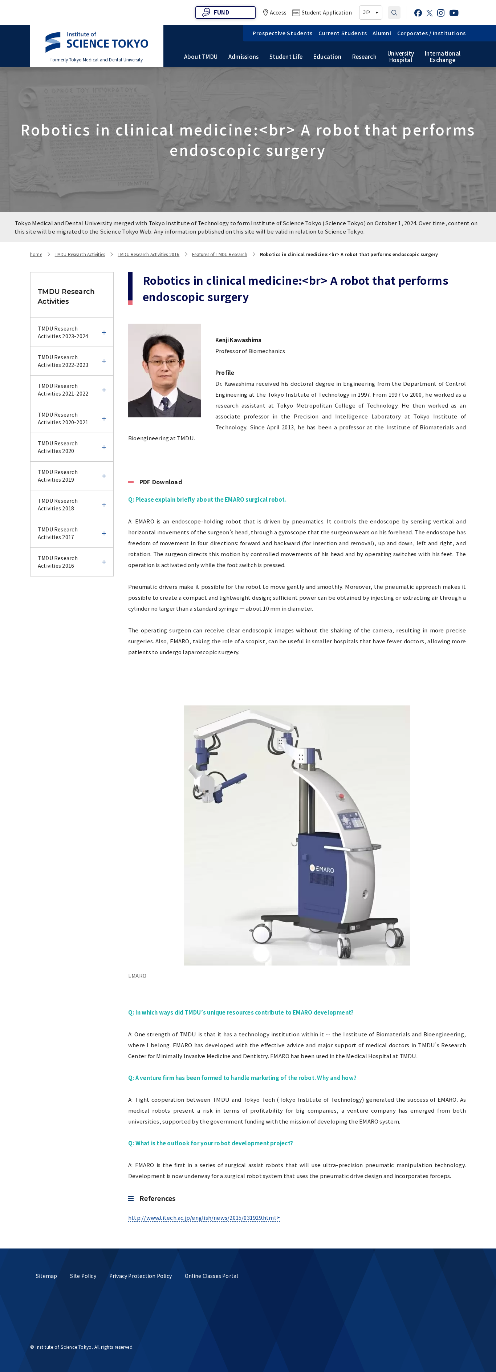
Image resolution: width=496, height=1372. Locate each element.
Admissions (243, 56)
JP (366, 12)
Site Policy (83, 1275)
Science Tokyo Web (126, 231)
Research (364, 56)
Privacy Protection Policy (140, 1275)
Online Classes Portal (211, 1275)
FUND (221, 12)
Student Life (285, 56)
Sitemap (46, 1275)
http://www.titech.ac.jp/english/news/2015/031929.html (202, 1217)
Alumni (382, 33)
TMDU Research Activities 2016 (148, 254)
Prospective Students (283, 33)
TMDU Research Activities (80, 254)
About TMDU (200, 56)
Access (278, 12)
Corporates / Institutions (431, 33)
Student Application (327, 12)
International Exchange (442, 56)
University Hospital (400, 56)
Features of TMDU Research (219, 254)
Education (327, 56)
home (36, 254)
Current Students (342, 33)
